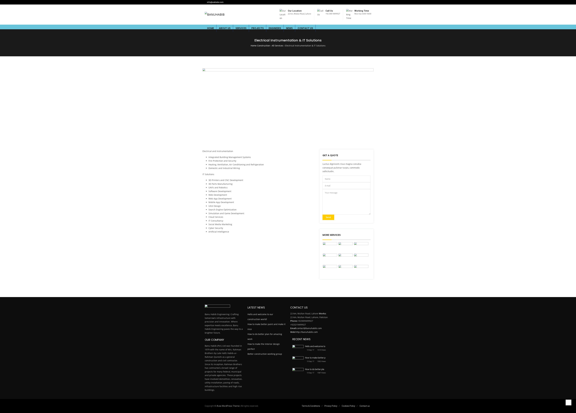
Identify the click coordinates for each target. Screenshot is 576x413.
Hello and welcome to (315, 346)
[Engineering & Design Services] (345, 247)
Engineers (275, 28)
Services (241, 28)
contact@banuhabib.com (309, 328)
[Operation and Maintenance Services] (330, 270)
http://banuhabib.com (307, 332)
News (289, 28)
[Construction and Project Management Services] (361, 259)
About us (225, 28)
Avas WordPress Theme (228, 406)
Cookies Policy (348, 406)
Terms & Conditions (311, 406)
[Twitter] (366, 2)
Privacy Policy (330, 406)
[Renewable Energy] (345, 259)
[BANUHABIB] (215, 14)
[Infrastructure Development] (330, 247)
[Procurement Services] (345, 270)
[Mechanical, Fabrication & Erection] (361, 247)
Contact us (305, 28)
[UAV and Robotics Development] (361, 270)
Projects (257, 28)
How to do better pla (314, 369)
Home (210, 28)
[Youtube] (370, 2)
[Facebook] (359, 2)
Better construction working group (265, 353)
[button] (368, 28)
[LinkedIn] (362, 2)
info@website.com (215, 2)
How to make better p (315, 358)
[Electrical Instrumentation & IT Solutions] (330, 259)
